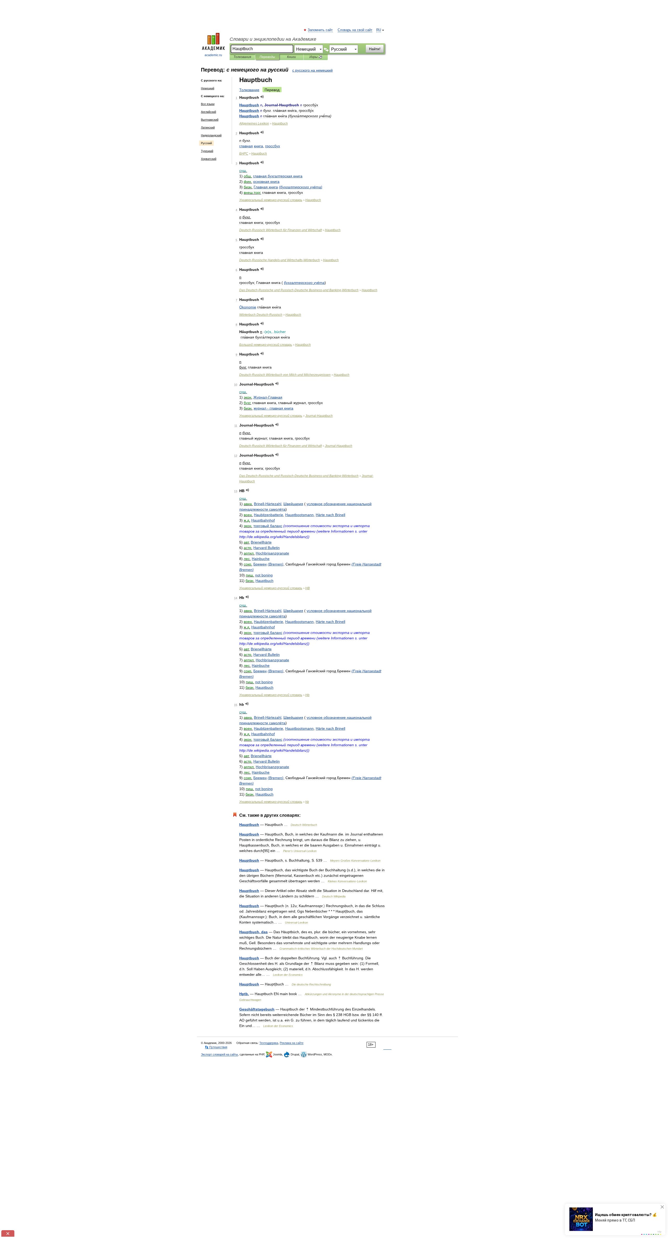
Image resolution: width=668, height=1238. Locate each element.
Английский (208, 111)
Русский (206, 143)
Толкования (242, 57)
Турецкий (207, 151)
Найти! (374, 49)
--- (279, 260)
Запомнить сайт (320, 30)
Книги (291, 57)
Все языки (207, 104)
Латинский (208, 127)
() (300, 187)
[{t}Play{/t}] (262, 97)
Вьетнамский (209, 119)
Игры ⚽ (315, 57)
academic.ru (213, 55)
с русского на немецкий (312, 70)
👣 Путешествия (216, 1047)
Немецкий (207, 88)
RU (378, 30)
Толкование (249, 90)
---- (299, 290)
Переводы (267, 57)
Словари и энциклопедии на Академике (273, 39)
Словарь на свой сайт (355, 30)
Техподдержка (268, 1042)
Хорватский (208, 158)
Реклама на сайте (291, 1042)
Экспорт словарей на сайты (219, 1054)
